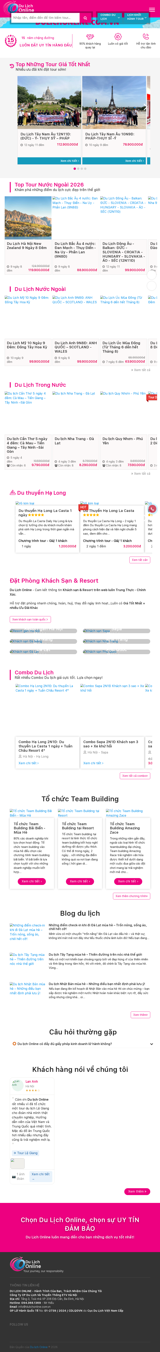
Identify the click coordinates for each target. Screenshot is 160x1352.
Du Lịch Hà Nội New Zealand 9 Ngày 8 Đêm (27, 246)
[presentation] (15, 108)
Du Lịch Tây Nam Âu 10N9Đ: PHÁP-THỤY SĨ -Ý (109, 136)
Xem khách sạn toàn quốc (29, 619)
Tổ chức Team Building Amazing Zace (125, 828)
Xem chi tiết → (41, 1176)
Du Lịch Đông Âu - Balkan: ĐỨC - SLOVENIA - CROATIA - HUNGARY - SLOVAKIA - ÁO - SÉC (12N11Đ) (123, 252)
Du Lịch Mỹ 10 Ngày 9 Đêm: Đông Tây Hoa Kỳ (27, 345)
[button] (74, 169)
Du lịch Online (39, 1347)
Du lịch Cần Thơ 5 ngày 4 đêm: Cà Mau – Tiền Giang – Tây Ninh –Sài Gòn (27, 445)
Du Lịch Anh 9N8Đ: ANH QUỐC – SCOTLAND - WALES (76, 347)
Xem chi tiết (69, 160)
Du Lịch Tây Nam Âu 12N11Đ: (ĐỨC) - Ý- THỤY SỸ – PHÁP (45, 136)
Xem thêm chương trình (131, 896)
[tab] (83, 1044)
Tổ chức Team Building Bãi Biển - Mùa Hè (29, 828)
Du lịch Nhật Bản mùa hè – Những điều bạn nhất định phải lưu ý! (97, 984)
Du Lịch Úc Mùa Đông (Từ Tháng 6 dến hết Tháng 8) (121, 347)
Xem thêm (139, 1014)
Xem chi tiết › (32, 881)
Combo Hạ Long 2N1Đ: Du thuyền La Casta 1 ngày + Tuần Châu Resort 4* (45, 746)
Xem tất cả (141, 370)
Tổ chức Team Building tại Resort (78, 826)
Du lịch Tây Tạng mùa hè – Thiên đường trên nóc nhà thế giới (95, 954)
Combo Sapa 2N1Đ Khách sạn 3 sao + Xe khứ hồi (110, 744)
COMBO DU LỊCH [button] (108, 16)
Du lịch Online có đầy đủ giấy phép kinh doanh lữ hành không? (65, 1044)
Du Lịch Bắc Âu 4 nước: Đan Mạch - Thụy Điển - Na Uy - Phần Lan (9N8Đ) (75, 250)
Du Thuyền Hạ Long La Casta (108, 511)
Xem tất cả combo (134, 775)
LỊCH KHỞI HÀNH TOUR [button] (135, 16)
